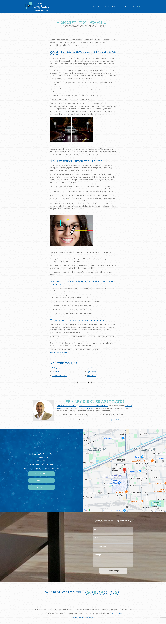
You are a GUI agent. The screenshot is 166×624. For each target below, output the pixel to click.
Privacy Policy (83, 617)
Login (91, 617)
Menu (135, 6)
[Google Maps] (88, 592)
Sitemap (75, 617)
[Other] (116, 592)
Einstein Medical (117, 614)
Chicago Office (41, 453)
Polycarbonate (91, 375)
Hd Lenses (55, 372)
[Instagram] (95, 592)
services (90, 408)
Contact (126, 6)
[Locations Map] (124, 470)
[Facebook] (102, 592)
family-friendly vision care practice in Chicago (93, 405)
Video (93, 6)
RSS (97, 383)
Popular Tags (71, 383)
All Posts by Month (83, 383)
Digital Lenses (91, 372)
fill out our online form (99, 420)
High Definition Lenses (59, 375)
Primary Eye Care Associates (66, 405)
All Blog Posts (56, 368)
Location (116, 6)
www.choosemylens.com (58, 352)
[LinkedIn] (109, 592)
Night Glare (90, 368)
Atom (92, 383)
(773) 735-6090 (116, 420)
